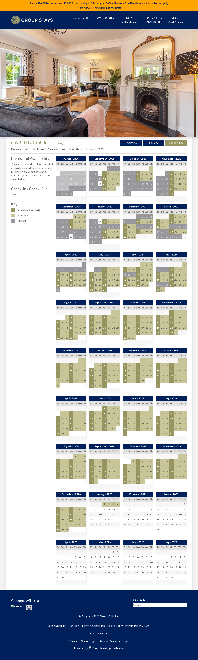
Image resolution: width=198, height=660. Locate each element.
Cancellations (56, 149)
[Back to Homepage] (32, 20)
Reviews (16, 149)
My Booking (106, 18)
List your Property (109, 641)
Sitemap (73, 641)
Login (126, 641)
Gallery (153, 143)
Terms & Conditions (93, 625)
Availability (176, 143)
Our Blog (74, 625)
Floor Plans (75, 149)
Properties (81, 18)
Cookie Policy (115, 625)
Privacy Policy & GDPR (137, 625)
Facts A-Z (39, 149)
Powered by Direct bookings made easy (99, 648)
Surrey (58, 143)
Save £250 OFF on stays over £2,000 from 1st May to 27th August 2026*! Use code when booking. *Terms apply (99, 6)
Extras (90, 149)
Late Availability (57, 625)
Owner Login (88, 641)
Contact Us (153, 19)
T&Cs (100, 149)
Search (177, 19)
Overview (131, 143)
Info (26, 149)
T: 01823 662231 (99, 633)
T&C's (130, 19)
